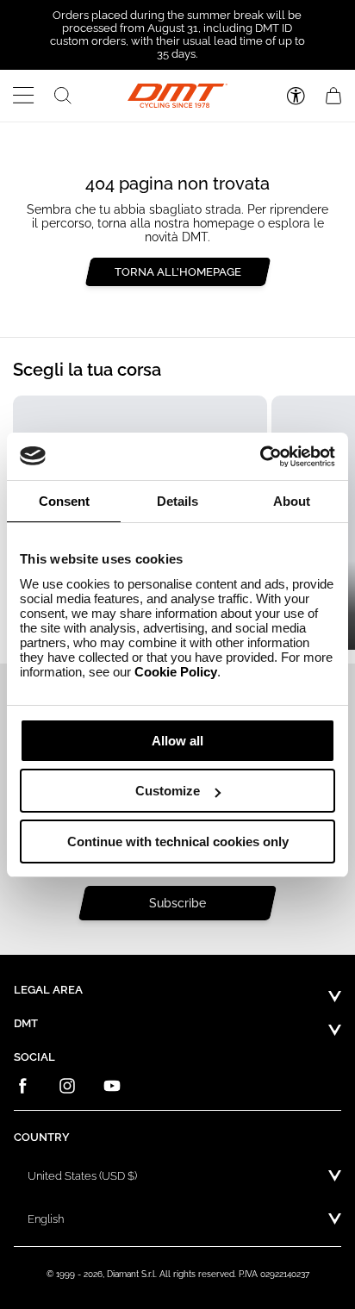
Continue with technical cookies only (178, 841)
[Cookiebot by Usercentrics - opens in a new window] (259, 457)
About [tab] (291, 501)
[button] (23, 95)
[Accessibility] (296, 96)
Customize (167, 790)
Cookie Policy (175, 671)
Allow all (177, 740)
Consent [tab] (64, 501)
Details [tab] (177, 501)
